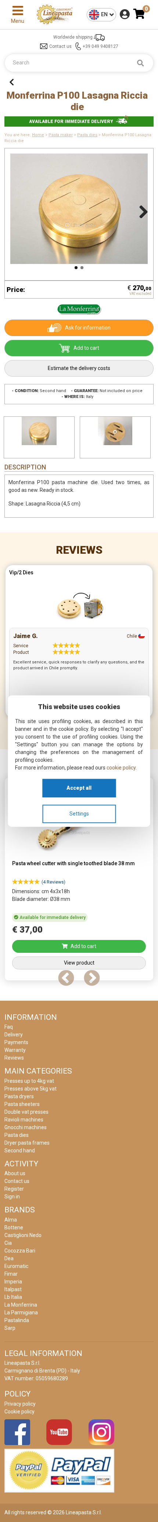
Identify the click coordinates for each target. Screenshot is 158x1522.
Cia (8, 1243)
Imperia (13, 1282)
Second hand (19, 1150)
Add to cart (86, 348)
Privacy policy (20, 1404)
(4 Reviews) (53, 882)
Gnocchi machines (25, 1127)
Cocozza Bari (19, 1251)
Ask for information (88, 328)
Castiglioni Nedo (23, 1235)
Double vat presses (26, 1112)
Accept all (79, 788)
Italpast (13, 1289)
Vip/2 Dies (21, 572)
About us (14, 1173)
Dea (9, 1258)
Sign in (12, 1196)
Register (14, 1189)
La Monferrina (20, 1305)
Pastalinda (16, 1320)
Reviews (79, 549)
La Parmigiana (21, 1312)
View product (79, 963)
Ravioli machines (23, 1120)
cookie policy (121, 767)
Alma (10, 1220)
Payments (16, 1042)
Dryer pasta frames (27, 1143)
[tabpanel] (79, 643)
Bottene (13, 1227)
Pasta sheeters (22, 1104)
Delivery (13, 1034)
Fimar (11, 1274)
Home (38, 135)
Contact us (60, 46)
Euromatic (16, 1266)
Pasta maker (61, 135)
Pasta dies (87, 135)
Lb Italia (13, 1297)
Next (140, 210)
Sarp (9, 1328)
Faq (8, 1027)
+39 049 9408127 (100, 46)
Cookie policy (19, 1411)
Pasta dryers (19, 1096)
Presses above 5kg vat (30, 1089)
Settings (79, 814)
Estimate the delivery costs (79, 368)
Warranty (15, 1050)
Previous (17, 210)
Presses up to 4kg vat (29, 1081)
